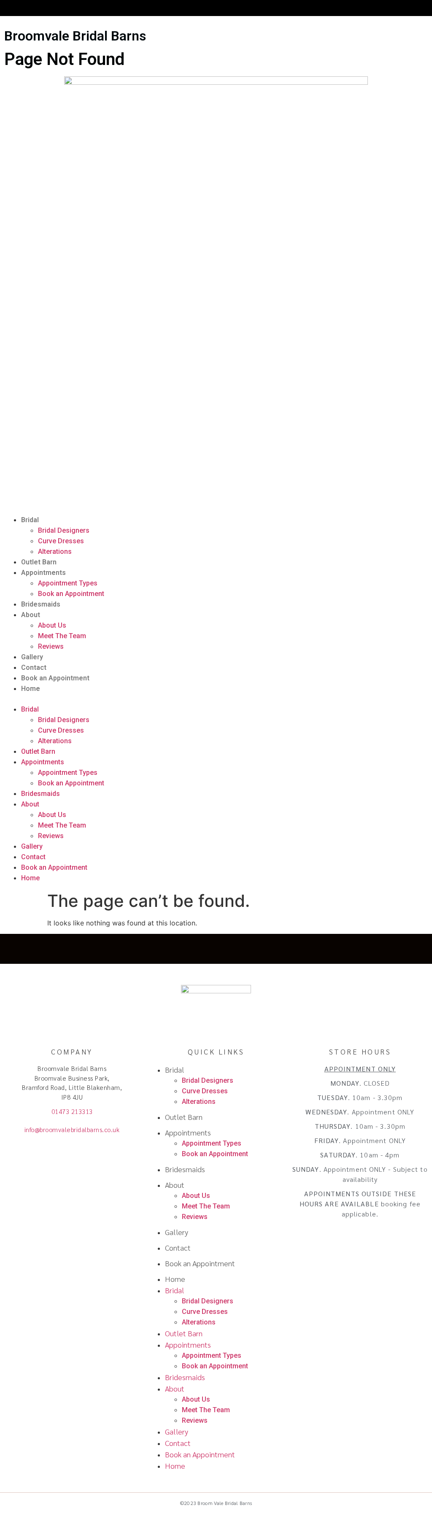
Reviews (51, 646)
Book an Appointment (71, 594)
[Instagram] (216, 948)
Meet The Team (62, 636)
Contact (33, 667)
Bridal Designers (63, 530)
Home (30, 689)
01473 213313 (72, 1111)
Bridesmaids (40, 604)
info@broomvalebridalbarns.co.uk (72, 1129)
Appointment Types (67, 583)
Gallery (32, 657)
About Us (52, 625)
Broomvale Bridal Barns (75, 36)
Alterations (55, 551)
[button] (216, 699)
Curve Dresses (61, 541)
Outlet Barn (39, 562)
